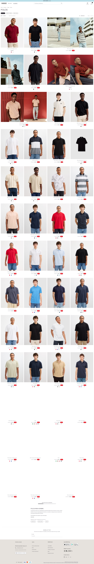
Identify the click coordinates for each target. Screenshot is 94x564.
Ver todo (3, 13)
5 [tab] (27, 18)
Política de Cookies (52, 562)
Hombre (15, 3)
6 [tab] (4, 55)
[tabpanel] (12, 33)
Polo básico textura (81, 346)
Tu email (32, 534)
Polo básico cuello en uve (82, 309)
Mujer (10, 3)
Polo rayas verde (70, 48)
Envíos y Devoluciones (35, 545)
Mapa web (76, 562)
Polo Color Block (82, 420)
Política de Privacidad (47, 562)
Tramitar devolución (35, 551)
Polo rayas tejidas (82, 197)
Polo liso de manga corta (12, 48)
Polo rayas (82, 234)
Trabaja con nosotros (51, 549)
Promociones (34, 549)
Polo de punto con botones (82, 123)
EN (70, 557)
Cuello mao (15, 13)
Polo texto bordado (58, 123)
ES (66, 557)
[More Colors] (14, 275)
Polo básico (58, 234)
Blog (48, 551)
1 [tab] (48, 204)
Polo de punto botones (35, 48)
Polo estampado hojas (12, 309)
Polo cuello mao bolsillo (35, 271)
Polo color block (35, 160)
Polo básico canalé (35, 346)
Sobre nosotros (50, 547)
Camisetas (33, 521)
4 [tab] (3, 18)
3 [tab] (49, 204)
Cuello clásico (9, 13)
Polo (35, 420)
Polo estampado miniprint (82, 160)
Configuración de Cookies (60, 562)
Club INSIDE (50, 545)
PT (68, 557)
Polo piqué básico (12, 160)
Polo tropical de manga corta (35, 457)
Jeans (47, 521)
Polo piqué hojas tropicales (59, 197)
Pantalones (40, 521)
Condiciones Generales (67, 562)
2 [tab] (2, 18)
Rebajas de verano (51, 553)
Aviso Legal (73, 562)
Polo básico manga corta (58, 160)
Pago (33, 547)
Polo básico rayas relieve (35, 234)
